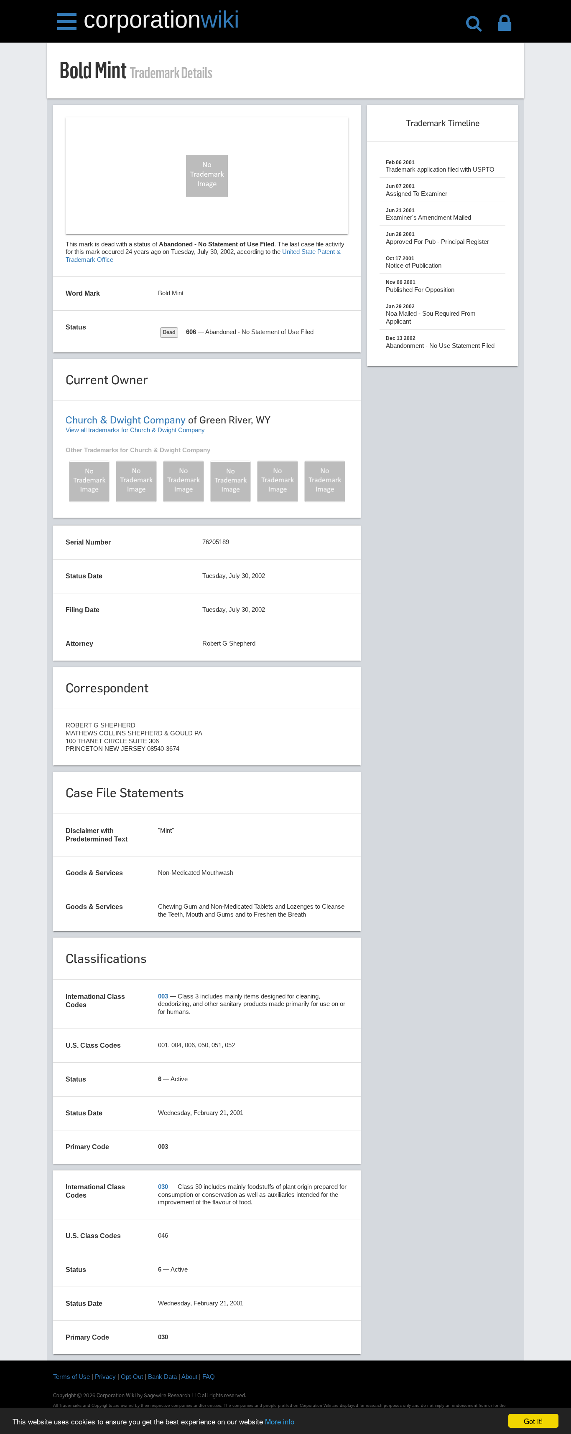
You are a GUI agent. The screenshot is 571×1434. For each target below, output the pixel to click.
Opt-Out (132, 1376)
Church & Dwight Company (126, 420)
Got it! (533, 1421)
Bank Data (162, 1376)
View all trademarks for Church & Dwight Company (135, 429)
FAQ (208, 1376)
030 (163, 1186)
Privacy (105, 1376)
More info (279, 1421)
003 (163, 996)
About (189, 1376)
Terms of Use (71, 1376)
